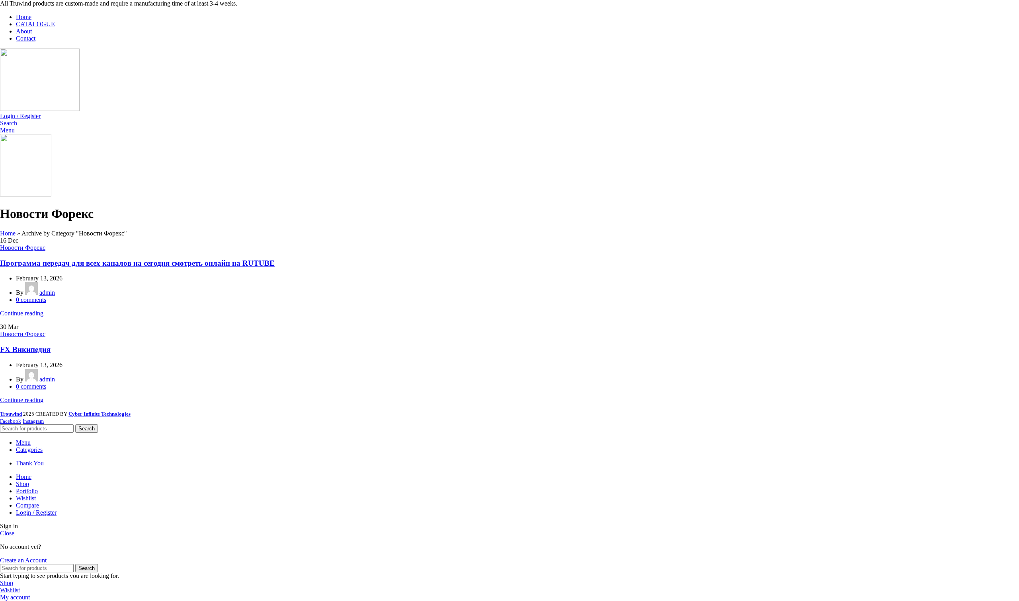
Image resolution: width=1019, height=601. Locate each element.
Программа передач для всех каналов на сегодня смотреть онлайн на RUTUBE (137, 263)
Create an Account (23, 560)
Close (7, 533)
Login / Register (36, 512)
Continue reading (21, 313)
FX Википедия (25, 349)
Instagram (33, 421)
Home (8, 233)
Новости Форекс (22, 247)
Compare (27, 505)
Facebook (10, 421)
